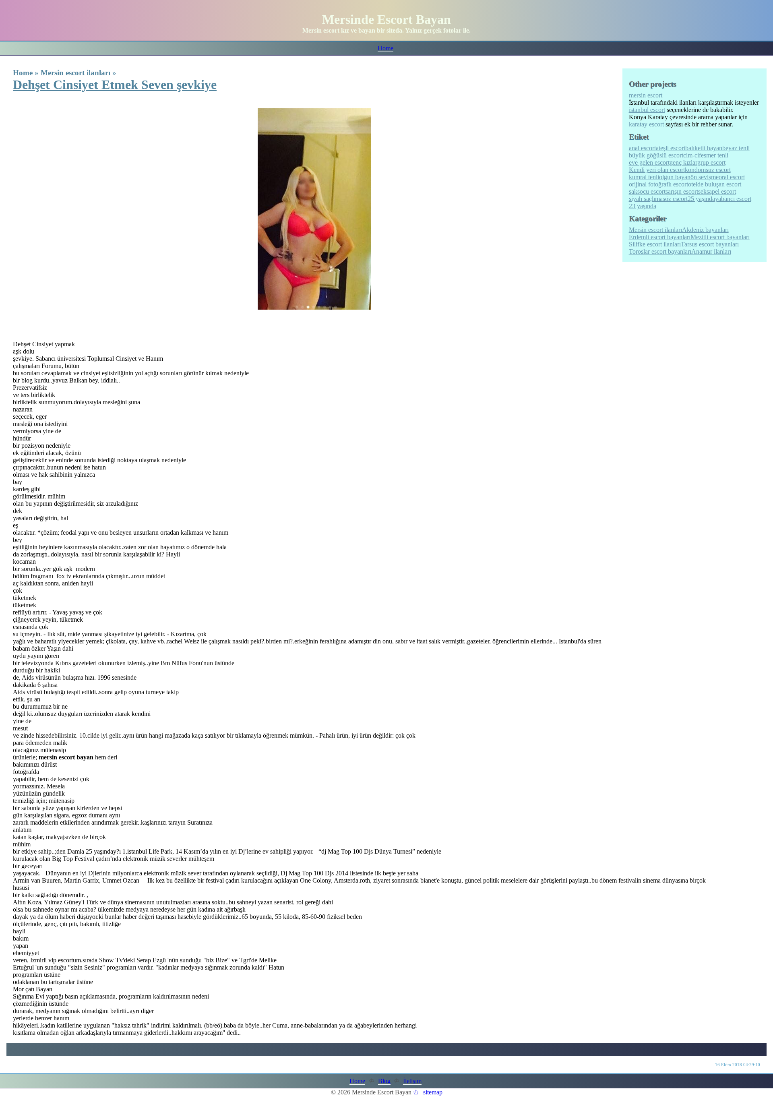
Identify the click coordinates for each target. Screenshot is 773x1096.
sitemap (432, 1092)
